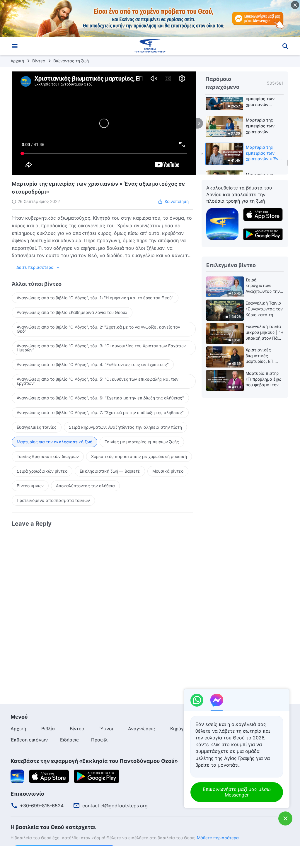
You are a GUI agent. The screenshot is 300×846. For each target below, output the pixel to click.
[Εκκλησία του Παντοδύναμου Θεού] (150, 46)
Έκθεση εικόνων (29, 740)
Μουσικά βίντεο (167, 471)
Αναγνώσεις (141, 729)
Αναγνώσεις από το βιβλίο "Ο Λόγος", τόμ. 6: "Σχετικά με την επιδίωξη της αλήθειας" (100, 397)
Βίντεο (38, 60)
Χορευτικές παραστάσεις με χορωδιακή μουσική (139, 456)
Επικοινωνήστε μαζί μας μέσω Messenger (237, 792)
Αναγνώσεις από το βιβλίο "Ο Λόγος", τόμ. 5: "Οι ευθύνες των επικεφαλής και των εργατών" (97, 381)
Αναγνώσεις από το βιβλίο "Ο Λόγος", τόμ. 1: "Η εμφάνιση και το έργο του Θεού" (95, 297)
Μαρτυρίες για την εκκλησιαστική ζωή (54, 441)
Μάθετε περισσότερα (218, 837)
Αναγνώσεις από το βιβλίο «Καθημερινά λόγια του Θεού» (72, 312)
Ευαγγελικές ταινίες (37, 427)
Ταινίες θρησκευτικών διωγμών (48, 456)
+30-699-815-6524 (42, 806)
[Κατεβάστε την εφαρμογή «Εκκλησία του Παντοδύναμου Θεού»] (222, 223)
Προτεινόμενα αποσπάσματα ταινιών (53, 500)
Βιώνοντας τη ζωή (71, 60)
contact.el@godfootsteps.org (115, 806)
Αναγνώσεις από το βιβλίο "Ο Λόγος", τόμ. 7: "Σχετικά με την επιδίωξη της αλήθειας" (100, 412)
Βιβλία (48, 729)
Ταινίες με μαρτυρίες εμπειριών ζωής (142, 441)
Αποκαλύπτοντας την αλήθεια (85, 485)
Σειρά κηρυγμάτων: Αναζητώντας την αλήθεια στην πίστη (125, 427)
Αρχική (17, 60)
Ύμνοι (106, 729)
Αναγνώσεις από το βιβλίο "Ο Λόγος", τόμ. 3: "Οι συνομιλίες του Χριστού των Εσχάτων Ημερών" (101, 347)
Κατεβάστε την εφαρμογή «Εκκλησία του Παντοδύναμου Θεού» (94, 761)
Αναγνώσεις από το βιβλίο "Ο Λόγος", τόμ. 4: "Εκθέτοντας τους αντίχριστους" (93, 364)
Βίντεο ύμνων (30, 485)
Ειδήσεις (69, 740)
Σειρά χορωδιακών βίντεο (42, 471)
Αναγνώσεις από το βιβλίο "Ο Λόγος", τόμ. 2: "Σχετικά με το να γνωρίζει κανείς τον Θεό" (98, 329)
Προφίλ (99, 740)
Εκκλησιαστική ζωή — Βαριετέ (110, 471)
